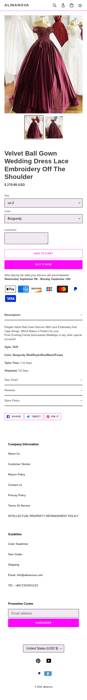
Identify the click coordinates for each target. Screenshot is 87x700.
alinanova (16, 5)
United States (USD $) (42, 648)
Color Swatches (18, 543)
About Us (14, 453)
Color (7, 211)
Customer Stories (19, 464)
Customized (10, 230)
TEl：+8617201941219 (23, 585)
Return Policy (16, 474)
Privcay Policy (17, 495)
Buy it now (43, 264)
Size (6, 195)
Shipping (13, 564)
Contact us (15, 484)
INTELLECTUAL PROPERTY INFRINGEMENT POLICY (43, 516)
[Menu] (80, 5)
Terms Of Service (19, 505)
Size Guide (15, 554)
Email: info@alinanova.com (25, 575)
